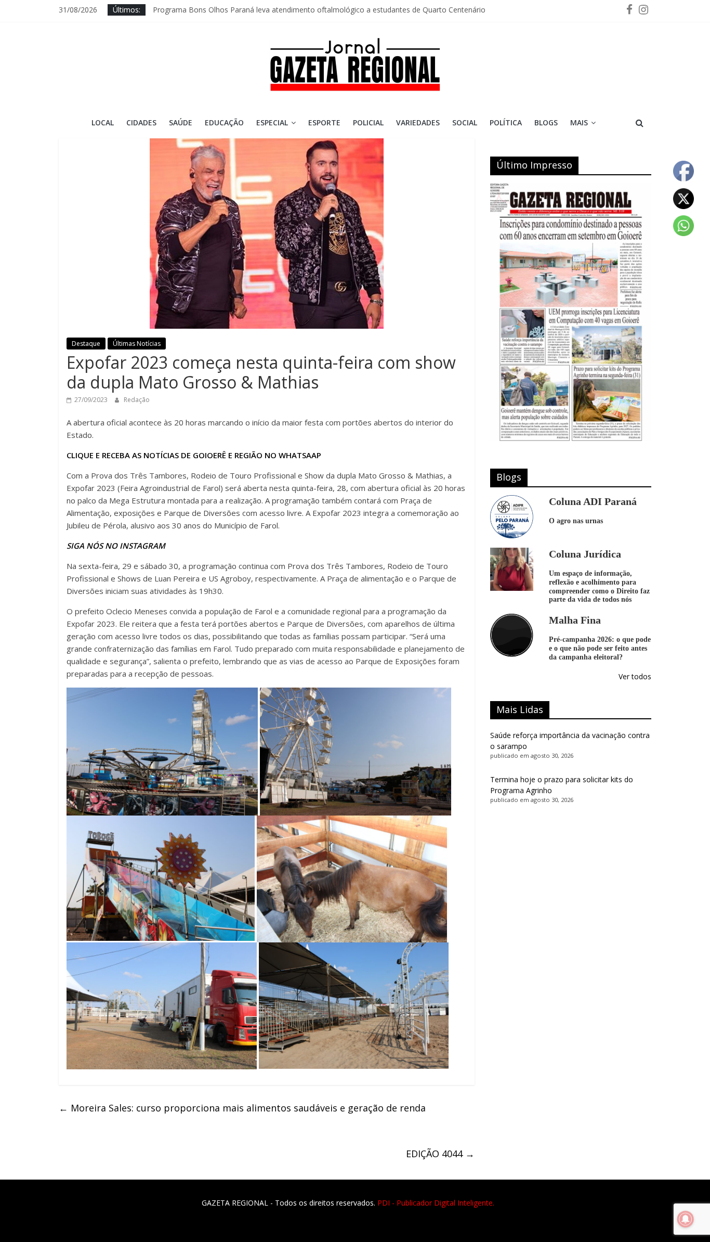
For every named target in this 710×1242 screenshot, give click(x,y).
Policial (368, 122)
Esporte (324, 122)
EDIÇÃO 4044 (440, 1153)
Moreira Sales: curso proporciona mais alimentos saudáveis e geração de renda (242, 1108)
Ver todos (635, 676)
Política (506, 122)
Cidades (141, 122)
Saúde (180, 122)
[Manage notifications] (685, 1219)
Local (102, 122)
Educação (224, 122)
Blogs (546, 122)
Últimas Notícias (137, 343)
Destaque (86, 343)
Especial (272, 122)
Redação (137, 399)
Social (464, 122)
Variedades (418, 122)
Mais (579, 122)
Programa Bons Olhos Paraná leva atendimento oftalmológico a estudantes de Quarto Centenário (319, 10)
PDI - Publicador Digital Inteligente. (435, 1203)
